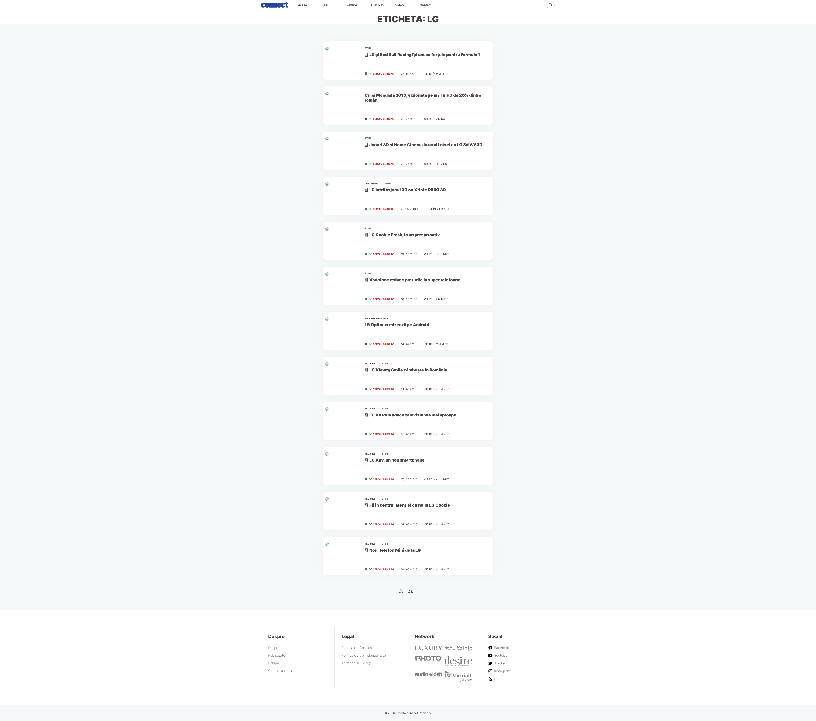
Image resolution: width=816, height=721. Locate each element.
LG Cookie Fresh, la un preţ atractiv (404, 234)
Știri (325, 5)
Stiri (368, 48)
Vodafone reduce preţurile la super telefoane (414, 279)
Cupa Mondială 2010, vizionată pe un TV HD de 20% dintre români (423, 98)
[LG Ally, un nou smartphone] (342, 466)
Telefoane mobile (376, 318)
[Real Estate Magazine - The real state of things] (458, 649)
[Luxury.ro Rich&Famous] (428, 650)
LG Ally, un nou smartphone (397, 460)
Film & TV (377, 5)
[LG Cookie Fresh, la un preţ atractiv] (342, 241)
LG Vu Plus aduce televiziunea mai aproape (412, 415)
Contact (425, 5)
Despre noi (276, 648)
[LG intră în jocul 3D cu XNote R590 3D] (342, 196)
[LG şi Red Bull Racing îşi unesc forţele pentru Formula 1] (342, 61)
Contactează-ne (281, 671)
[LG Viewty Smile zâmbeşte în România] (342, 376)
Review (352, 5)
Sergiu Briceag (383, 73)
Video (399, 5)
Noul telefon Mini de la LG (395, 550)
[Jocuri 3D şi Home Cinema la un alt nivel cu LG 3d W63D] (342, 151)
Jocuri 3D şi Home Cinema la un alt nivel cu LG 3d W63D (425, 144)
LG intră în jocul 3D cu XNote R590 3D (407, 189)
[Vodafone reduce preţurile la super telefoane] (342, 286)
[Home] (274, 4)
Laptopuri (371, 183)
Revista (370, 363)
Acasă (302, 5)
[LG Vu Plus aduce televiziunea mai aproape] (342, 421)
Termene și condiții (356, 663)
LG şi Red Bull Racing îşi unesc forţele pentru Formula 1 (424, 54)
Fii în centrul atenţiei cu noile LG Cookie (409, 505)
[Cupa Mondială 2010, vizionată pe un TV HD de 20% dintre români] (342, 106)
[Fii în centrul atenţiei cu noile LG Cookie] (342, 511)
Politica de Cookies (356, 648)
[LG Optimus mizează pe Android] (342, 331)
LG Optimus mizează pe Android (397, 324)
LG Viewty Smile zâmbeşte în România (408, 370)
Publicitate (276, 655)
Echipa (273, 663)
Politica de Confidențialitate (363, 655)
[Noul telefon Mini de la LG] (342, 556)
